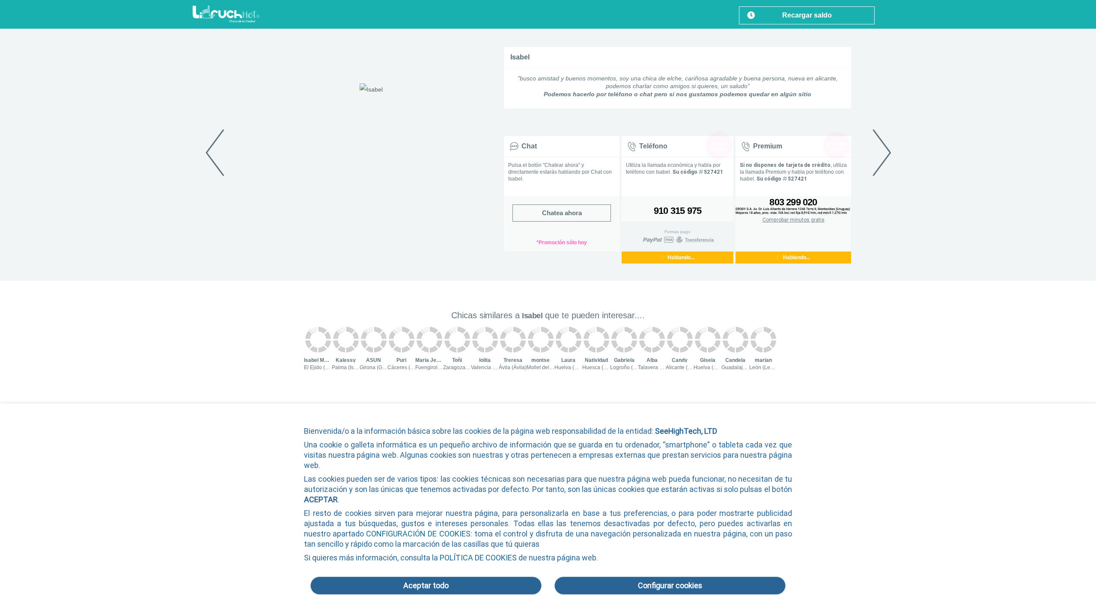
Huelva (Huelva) (573, 367)
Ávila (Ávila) (513, 367)
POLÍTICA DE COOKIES (478, 557)
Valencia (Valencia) (493, 367)
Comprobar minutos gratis (793, 220)
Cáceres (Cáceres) (409, 367)
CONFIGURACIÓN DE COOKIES (418, 533)
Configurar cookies (670, 585)
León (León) (763, 367)
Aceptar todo (426, 585)
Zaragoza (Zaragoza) (467, 367)
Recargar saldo (807, 15)
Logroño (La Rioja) (632, 367)
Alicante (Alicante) (687, 367)
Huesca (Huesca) (602, 367)
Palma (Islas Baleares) (358, 367)
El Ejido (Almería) (324, 367)
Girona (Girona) (378, 367)
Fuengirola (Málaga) (439, 367)
